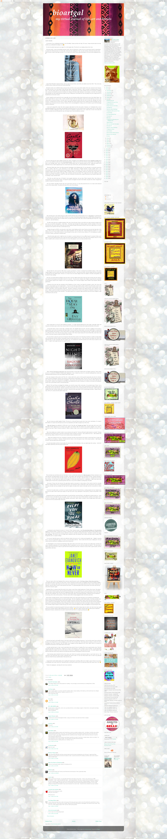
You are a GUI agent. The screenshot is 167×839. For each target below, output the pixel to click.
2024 (107, 149)
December (109, 90)
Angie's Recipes (52, 716)
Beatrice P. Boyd (52, 752)
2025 (107, 88)
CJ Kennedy (51, 745)
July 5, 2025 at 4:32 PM (53, 726)
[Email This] (67, 675)
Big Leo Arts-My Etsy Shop (109, 743)
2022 (107, 152)
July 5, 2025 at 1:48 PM (53, 719)
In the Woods (109, 112)
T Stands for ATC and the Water (113, 110)
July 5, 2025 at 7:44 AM (53, 702)
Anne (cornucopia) (52, 810)
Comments (108, 199)
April (108, 141)
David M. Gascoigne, (53, 681)
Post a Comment (50, 816)
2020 (107, 155)
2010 (107, 173)
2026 (107, 87)
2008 (107, 176)
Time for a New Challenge (112, 109)
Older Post (98, 821)
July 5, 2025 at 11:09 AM (53, 712)
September (109, 95)
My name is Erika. (115, 39)
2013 (107, 167)
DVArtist (50, 769)
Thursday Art (109, 107)
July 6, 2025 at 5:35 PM (53, 765)
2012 (107, 169)
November (109, 92)
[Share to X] (69, 675)
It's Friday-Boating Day (111, 114)
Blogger (98, 829)
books (50, 677)
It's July (108, 136)
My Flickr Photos (107, 745)
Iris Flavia (50, 689)
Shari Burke (50, 730)
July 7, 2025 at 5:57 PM (53, 796)
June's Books (109, 130)
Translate (114, 739)
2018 (107, 159)
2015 (107, 164)
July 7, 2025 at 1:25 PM (53, 785)
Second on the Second (111, 134)
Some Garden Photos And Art (113, 132)
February (109, 145)
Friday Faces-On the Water (112, 105)
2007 (107, 178)
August (108, 97)
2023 (107, 150)
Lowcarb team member (53, 789)
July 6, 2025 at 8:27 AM (53, 748)
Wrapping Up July (110, 100)
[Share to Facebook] (71, 675)
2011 (107, 171)
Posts (107, 196)
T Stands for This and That (112, 102)
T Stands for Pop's (110, 129)
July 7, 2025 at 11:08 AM (53, 773)
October (108, 93)
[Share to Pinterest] (72, 675)
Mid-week (109, 117)
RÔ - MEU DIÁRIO (52, 706)
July (108, 99)
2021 (107, 154)
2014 (107, 166)
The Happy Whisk (52, 800)
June (108, 138)
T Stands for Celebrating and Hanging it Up (113, 120)
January (108, 146)
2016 (107, 162)
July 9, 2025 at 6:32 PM (53, 813)
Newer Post (48, 821)
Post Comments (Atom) (56, 824)
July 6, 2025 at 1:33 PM (53, 758)
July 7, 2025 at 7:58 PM (53, 806)
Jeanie (49, 777)
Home (73, 821)
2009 (107, 174)
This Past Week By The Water (113, 124)
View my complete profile (109, 62)
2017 (107, 161)
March (108, 143)
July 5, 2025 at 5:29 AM (53, 685)
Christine (50, 723)
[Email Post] (65, 675)
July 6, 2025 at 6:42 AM (53, 741)
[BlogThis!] (68, 675)
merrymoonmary (87, 829)
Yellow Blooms (110, 122)
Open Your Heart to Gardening (55, 762)
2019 (107, 157)
